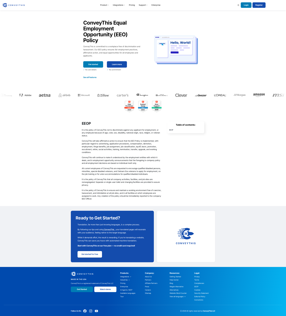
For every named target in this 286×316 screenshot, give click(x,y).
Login (246, 5)
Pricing (132, 5)
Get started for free (89, 254)
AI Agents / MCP (126, 290)
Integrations (118, 5)
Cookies (197, 290)
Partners (148, 280)
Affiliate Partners (151, 283)
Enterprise (155, 5)
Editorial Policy (199, 297)
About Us (148, 277)
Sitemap (148, 293)
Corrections (198, 300)
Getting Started (175, 277)
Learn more (117, 64)
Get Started (82, 289)
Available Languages (127, 293)
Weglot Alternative (176, 287)
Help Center (174, 280)
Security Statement (201, 293)
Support (142, 5)
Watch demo (105, 289)
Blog (171, 283)
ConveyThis (109, 229)
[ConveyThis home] (13, 5)
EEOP (171, 130)
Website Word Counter (178, 293)
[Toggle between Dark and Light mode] (238, 5)
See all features (90, 77)
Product (103, 5)
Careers (148, 290)
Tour (122, 297)
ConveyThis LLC (209, 311)
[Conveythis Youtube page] (96, 311)
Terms (196, 280)
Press (147, 287)
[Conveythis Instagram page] (90, 311)
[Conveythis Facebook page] (85, 311)
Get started (93, 64)
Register (259, 5)
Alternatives (174, 290)
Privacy (197, 277)
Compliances (199, 283)
